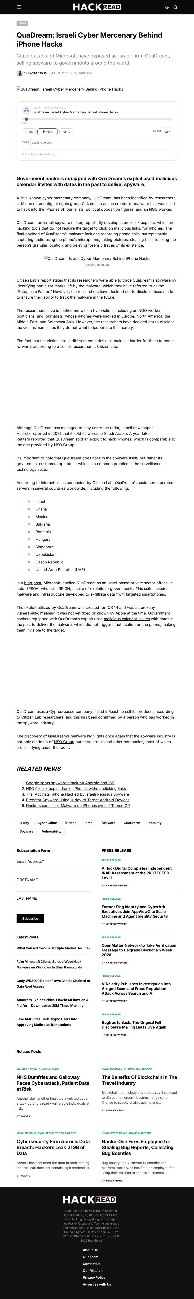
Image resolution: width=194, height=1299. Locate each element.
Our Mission (93, 1270)
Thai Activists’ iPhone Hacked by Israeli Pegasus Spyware (77, 794)
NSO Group (64, 741)
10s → (66, 131)
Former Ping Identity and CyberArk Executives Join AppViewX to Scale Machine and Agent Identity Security (135, 911)
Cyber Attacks (40, 1068)
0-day (24, 823)
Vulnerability (52, 831)
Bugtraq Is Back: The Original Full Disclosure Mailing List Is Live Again (134, 1024)
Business (116, 1068)
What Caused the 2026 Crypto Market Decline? (53, 948)
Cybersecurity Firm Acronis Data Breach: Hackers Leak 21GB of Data (53, 1147)
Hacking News (34, 1133)
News (22, 23)
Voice (25, 141)
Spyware (26, 831)
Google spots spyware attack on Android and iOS (70, 782)
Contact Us (92, 1264)
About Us (90, 1250)
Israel (89, 823)
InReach (112, 711)
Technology (144, 1068)
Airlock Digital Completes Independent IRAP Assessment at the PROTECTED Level (137, 873)
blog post (32, 582)
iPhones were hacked (97, 316)
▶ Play (47, 131)
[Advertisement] (97, 386)
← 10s (29, 131)
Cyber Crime (47, 823)
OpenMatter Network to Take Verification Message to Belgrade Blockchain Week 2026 (139, 950)
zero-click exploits (138, 222)
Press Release (111, 860)
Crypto (129, 1068)
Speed (157, 130)
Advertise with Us (97, 1284)
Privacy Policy (94, 1277)
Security (23, 1068)
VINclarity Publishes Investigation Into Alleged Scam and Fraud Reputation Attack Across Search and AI (136, 988)
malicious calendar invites (127, 618)
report (45, 280)
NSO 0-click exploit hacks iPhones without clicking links (76, 788)
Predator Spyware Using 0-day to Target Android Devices (77, 800)
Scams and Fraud (139, 1133)
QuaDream (132, 823)
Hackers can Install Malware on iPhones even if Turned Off (78, 805)
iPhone (70, 823)
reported (39, 433)
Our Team (90, 1257)
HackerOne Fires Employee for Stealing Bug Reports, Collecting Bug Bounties (138, 1147)
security (155, 823)
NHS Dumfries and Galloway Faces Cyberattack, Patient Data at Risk (53, 1083)
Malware (108, 823)
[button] (19, 7)
